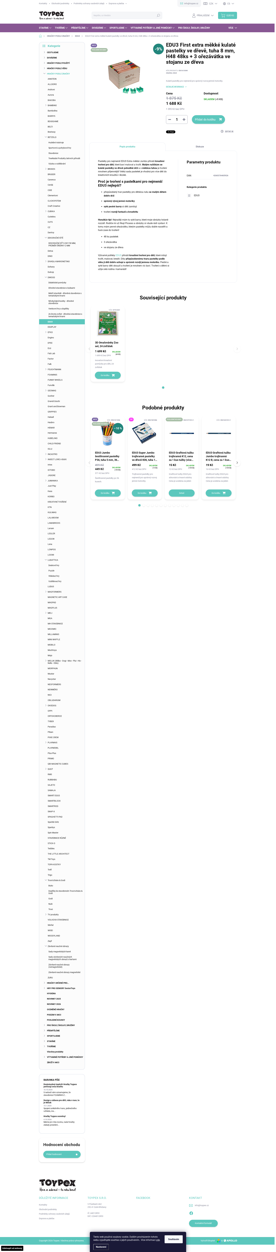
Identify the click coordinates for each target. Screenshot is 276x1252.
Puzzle (51, 570)
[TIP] (144, 433)
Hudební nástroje (56, 142)
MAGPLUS (52, 608)
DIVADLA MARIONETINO (59, 261)
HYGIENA (51, 993)
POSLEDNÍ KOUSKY (56, 1020)
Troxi (50, 909)
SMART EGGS (54, 795)
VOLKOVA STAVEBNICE (58, 920)
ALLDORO (52, 84)
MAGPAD (52, 602)
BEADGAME (53, 121)
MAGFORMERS (54, 592)
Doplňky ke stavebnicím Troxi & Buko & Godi (65, 892)
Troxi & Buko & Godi (56, 880)
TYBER (51, 721)
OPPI (50, 711)
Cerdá (50, 185)
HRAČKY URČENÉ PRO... (58, 983)
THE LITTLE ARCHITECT (58, 854)
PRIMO (51, 758)
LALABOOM (53, 518)
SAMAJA (52, 790)
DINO (50, 256)
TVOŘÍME (51, 1046)
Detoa (50, 251)
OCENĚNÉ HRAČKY (55, 1009)
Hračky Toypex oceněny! (55, 1116)
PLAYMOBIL (53, 748)
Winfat (51, 925)
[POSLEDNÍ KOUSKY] (181, 433)
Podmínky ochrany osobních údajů (89, 3)
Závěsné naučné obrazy (58, 946)
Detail (181, 493)
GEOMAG (52, 390)
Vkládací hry (53, 576)
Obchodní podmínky (60, 3)
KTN (50, 507)
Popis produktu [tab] (127, 146)
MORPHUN (53, 668)
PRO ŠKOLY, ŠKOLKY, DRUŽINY (61, 1025)
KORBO (51, 496)
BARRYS (51, 116)
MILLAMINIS (53, 634)
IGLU (50, 449)
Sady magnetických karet (59, 951)
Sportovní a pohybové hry (59, 148)
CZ (49, 227)
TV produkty (53, 914)
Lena (50, 544)
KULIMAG (52, 512)
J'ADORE (51, 475)
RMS (50, 774)
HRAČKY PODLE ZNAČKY (58, 74)
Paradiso (52, 727)
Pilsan (50, 732)
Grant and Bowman (56, 406)
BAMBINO (52, 105)
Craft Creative (54, 206)
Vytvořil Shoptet (208, 1240)
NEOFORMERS (54, 684)
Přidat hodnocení (54, 1154)
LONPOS (52, 549)
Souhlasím (173, 1239)
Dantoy (51, 232)
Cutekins (51, 217)
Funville (51, 385)
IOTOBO (51, 470)
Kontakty (43, 3)
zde (158, 1240)
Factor (51, 359)
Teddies (51, 848)
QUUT (50, 769)
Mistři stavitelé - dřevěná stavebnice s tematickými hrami (65, 294)
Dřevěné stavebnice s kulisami (61, 288)
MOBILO (51, 645)
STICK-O (51, 843)
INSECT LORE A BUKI (57, 459)
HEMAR (51, 428)
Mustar (51, 674)
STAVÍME (51, 1041)
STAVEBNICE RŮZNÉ (57, 838)
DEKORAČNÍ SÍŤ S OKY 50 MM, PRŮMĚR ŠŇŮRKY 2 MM (62, 244)
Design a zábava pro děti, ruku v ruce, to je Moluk (61, 1101)
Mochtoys (52, 650)
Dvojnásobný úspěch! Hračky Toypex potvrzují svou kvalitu (60, 1085)
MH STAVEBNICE (55, 623)
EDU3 (50, 322)
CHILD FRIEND (54, 443)
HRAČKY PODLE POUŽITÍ (58, 63)
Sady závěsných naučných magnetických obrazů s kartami (62, 958)
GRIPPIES (52, 412)
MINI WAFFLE (54, 639)
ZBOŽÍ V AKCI (53, 1062)
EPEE (50, 343)
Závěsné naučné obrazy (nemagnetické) (59, 966)
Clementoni (53, 195)
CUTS (50, 222)
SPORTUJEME (53, 1036)
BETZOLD (52, 137)
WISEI (50, 930)
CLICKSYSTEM (54, 201)
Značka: (171, 73)
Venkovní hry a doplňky (58, 308)
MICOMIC (52, 629)
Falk (49, 364)
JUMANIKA (53, 481)
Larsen (51, 528)
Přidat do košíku (205, 119)
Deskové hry (53, 565)
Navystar (52, 679)
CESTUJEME (53, 52)
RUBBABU (52, 780)
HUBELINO (52, 438)
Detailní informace (175, 87)
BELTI (50, 127)
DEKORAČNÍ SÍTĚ (55, 238)
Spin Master (53, 832)
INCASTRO (52, 454)
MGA (50, 618)
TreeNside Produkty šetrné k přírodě (64, 158)
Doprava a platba (116, 3)
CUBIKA (51, 211)
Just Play (52, 486)
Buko (50, 885)
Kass (50, 491)
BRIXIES (51, 169)
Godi (50, 898)
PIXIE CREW (53, 737)
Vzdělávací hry (54, 581)
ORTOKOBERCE (55, 716)
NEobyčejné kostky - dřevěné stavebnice (61, 302)
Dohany (51, 267)
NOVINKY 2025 (54, 999)
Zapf (50, 941)
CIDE (50, 190)
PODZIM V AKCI (54, 1015)
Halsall (51, 417)
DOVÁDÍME (52, 58)
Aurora (51, 95)
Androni (51, 89)
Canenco (52, 180)
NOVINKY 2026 (54, 1004)
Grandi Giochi (54, 401)
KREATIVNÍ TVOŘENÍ (57, 502)
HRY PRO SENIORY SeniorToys (61, 988)
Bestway (51, 132)
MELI (50, 613)
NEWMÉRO (53, 689)
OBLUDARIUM (54, 700)
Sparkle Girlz (53, 822)
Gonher (51, 396)
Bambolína (52, 111)
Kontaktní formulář (203, 1223)
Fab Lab (51, 353)
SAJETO (51, 785)
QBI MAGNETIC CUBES (58, 764)
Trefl (50, 869)
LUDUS (51, 586)
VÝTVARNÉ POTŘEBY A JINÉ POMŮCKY (65, 1057)
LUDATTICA (53, 560)
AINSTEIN (52, 79)
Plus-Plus (52, 753)
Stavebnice (53, 153)
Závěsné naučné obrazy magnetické (64, 972)
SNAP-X (51, 811)
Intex (50, 465)
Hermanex (52, 433)
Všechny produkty (55, 1052)
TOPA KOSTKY (54, 864)
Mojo (50, 655)
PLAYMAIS (52, 742)
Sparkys (51, 827)
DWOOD (51, 277)
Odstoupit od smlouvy (12, 1248)
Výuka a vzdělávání (57, 164)
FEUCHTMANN (54, 369)
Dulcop (51, 272)
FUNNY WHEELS (55, 380)
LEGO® (51, 539)
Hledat (158, 15)
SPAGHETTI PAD (55, 817)
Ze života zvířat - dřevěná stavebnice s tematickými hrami (65, 315)
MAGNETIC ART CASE (57, 597)
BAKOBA (52, 100)
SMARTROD (53, 806)
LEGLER (51, 533)
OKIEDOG (52, 705)
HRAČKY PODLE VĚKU (57, 68)
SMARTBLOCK (54, 801)
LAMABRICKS (54, 523)
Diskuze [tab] (200, 146)
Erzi (49, 348)
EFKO (50, 332)
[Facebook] (191, 1213)
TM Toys (51, 859)
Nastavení (101, 1247)
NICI (50, 695)
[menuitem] (45, 28)
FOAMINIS (52, 375)
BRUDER (51, 174)
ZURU (50, 977)
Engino (51, 337)
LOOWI (51, 555)
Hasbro (51, 422)
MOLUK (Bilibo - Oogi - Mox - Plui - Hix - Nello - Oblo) (65, 662)
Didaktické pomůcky (57, 282)
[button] (163, 387)
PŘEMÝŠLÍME (53, 1030)
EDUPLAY (52, 327)
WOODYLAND (54, 936)
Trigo (50, 875)
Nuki (50, 904)
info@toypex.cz (202, 1205)
